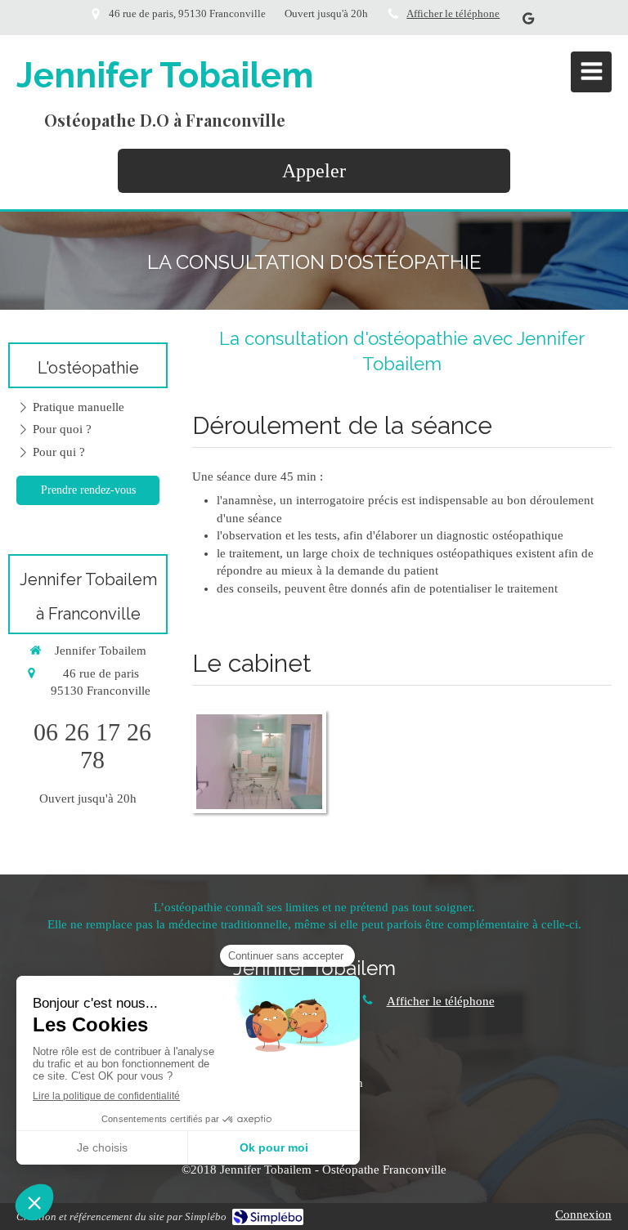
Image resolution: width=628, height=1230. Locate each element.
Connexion (583, 1214)
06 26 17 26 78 (92, 745)
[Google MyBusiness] (528, 21)
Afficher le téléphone (453, 14)
